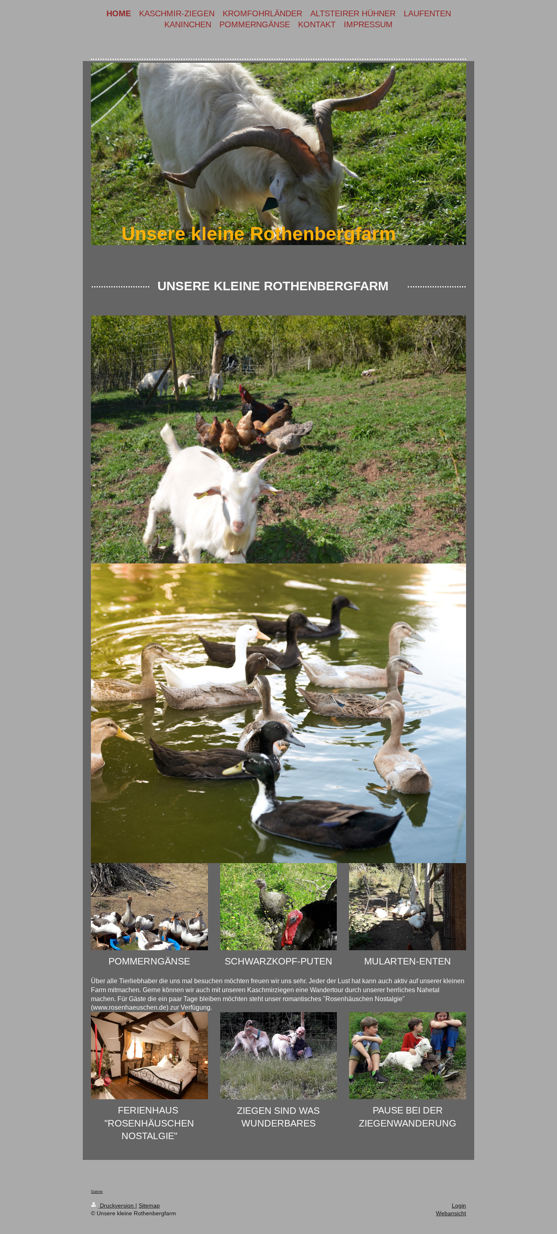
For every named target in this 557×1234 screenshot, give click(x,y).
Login (459, 1205)
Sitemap (149, 1205)
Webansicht (451, 1213)
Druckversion (116, 1205)
